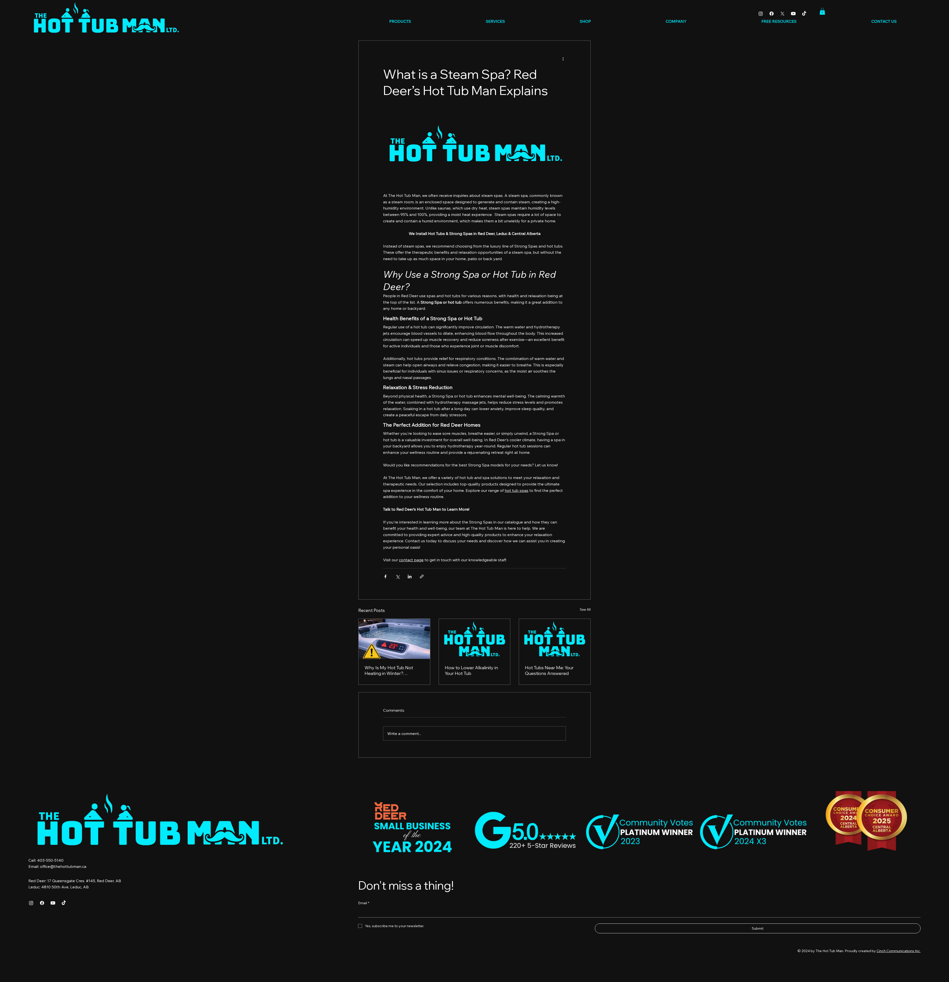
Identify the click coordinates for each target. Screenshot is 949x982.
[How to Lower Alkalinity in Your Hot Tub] (474, 639)
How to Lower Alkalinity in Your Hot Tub (471, 670)
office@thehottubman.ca (63, 866)
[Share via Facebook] (385, 576)
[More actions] (563, 59)
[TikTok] (804, 13)
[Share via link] (421, 576)
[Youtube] (793, 13)
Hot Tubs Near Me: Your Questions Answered (549, 670)
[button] (822, 11)
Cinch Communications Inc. (899, 951)
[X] (782, 13)
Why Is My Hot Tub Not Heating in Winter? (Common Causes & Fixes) (392, 670)
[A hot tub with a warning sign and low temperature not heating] (394, 639)
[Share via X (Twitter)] (397, 576)
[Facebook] (771, 13)
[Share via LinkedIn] (409, 576)
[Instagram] (760, 13)
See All (585, 609)
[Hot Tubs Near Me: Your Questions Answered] (554, 639)
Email (363, 903)
